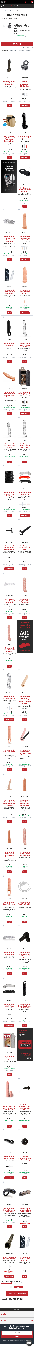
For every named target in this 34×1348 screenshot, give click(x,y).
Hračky (9, 10)
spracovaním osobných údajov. (20, 1342)
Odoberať (17, 1336)
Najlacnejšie (13, 50)
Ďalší (18, 1287)
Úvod (2, 10)
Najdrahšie (21, 50)
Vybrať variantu (24, 105)
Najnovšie (28, 50)
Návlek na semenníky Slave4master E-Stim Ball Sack (21, 26)
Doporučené (5, 50)
